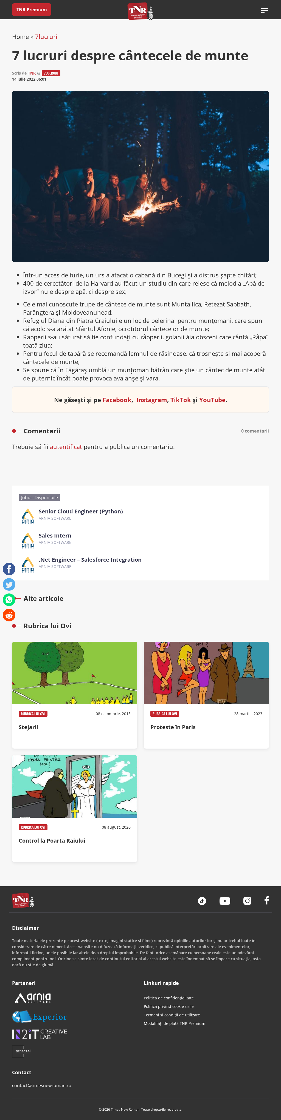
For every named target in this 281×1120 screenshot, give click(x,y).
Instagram (151, 400)
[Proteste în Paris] (206, 695)
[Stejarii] (74, 695)
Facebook (117, 400)
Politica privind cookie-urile (169, 1006)
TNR (32, 73)
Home (20, 36)
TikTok (180, 400)
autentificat (66, 446)
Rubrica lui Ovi (33, 713)
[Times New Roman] (141, 11)
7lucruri (46, 36)
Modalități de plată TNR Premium (174, 1023)
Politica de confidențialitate (169, 997)
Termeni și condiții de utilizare (172, 1014)
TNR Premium (31, 10)
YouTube (212, 400)
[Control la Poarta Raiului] (74, 808)
